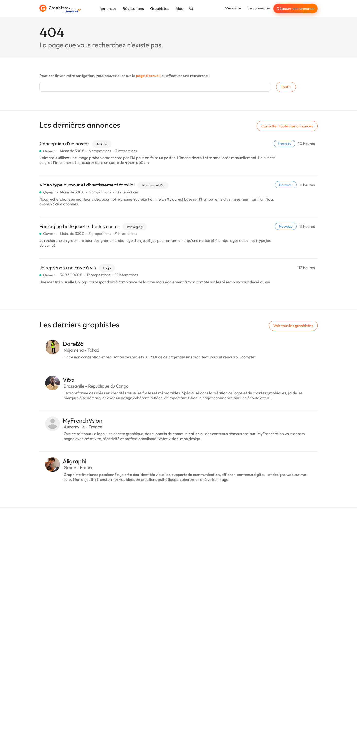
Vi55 (68, 379)
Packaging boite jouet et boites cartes (79, 226)
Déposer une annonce (295, 8)
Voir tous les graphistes (293, 325)
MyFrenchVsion (82, 420)
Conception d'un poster (64, 143)
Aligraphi (74, 461)
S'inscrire (233, 8)
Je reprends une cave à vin (67, 267)
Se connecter (259, 8)
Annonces (108, 8)
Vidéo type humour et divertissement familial (87, 185)
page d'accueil (148, 75)
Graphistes (159, 8)
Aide (179, 8)
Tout (284, 87)
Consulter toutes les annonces (287, 126)
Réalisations (133, 8)
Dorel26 (73, 343)
